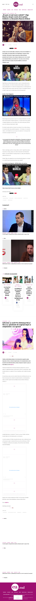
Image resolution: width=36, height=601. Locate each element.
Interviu (12, 542)
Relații (20, 9)
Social (12, 9)
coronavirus (24, 512)
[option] (7, 291)
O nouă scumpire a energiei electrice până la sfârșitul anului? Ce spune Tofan (15, 234)
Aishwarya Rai (19, 512)
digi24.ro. (12, 364)
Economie (8, 542)
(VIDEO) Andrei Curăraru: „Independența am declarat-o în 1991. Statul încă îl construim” (17, 263)
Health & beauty (24, 9)
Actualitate (8, 9)
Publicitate (4, 9)
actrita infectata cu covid (12, 512)
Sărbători (8, 262)
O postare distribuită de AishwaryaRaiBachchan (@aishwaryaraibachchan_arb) (14, 430)
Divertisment (16, 9)
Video (15, 13)
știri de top (12, 13)
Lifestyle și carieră (30, 9)
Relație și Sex (4, 13)
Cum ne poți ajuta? (6, 594)
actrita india (5, 512)
